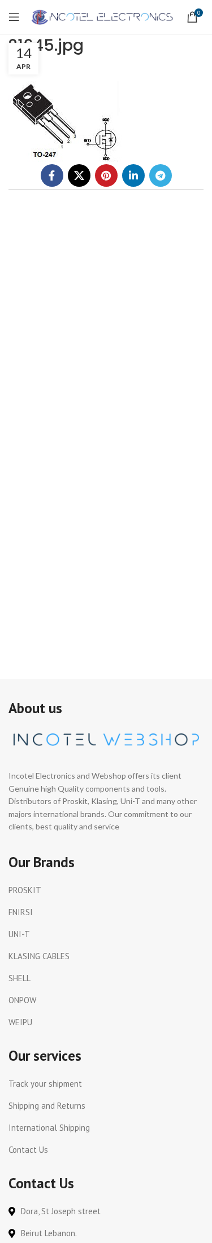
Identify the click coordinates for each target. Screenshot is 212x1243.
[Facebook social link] (52, 175)
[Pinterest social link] (106, 175)
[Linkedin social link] (133, 175)
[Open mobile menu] (14, 17)
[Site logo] (103, 16)
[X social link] (79, 175)
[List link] (106, 890)
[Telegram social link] (160, 175)
